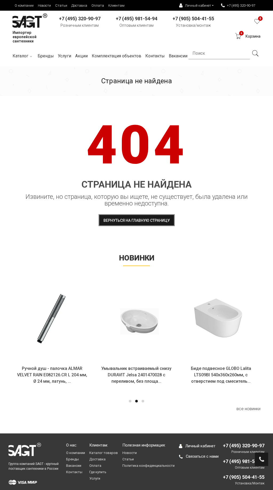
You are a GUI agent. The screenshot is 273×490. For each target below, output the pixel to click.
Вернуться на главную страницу (136, 220)
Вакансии (73, 466)
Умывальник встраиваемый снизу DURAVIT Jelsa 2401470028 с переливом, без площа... (136, 375)
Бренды (46, 55)
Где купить (97, 472)
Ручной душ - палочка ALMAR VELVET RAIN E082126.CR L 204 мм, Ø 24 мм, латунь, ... (52, 375)
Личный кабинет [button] (198, 5)
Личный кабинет (200, 446)
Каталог (20, 55)
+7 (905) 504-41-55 (243, 477)
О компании (24, 5)
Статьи (61, 5)
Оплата (97, 5)
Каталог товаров (103, 453)
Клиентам (116, 5)
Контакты (74, 472)
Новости (44, 5)
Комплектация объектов (116, 55)
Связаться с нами (202, 456)
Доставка (79, 5)
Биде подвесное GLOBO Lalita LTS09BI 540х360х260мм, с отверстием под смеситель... (221, 375)
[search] (255, 53)
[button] (130, 401)
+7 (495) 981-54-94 (243, 461)
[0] (257, 22)
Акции (81, 55)
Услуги (64, 55)
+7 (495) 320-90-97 (241, 5)
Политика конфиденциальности (148, 466)
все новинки (248, 408)
